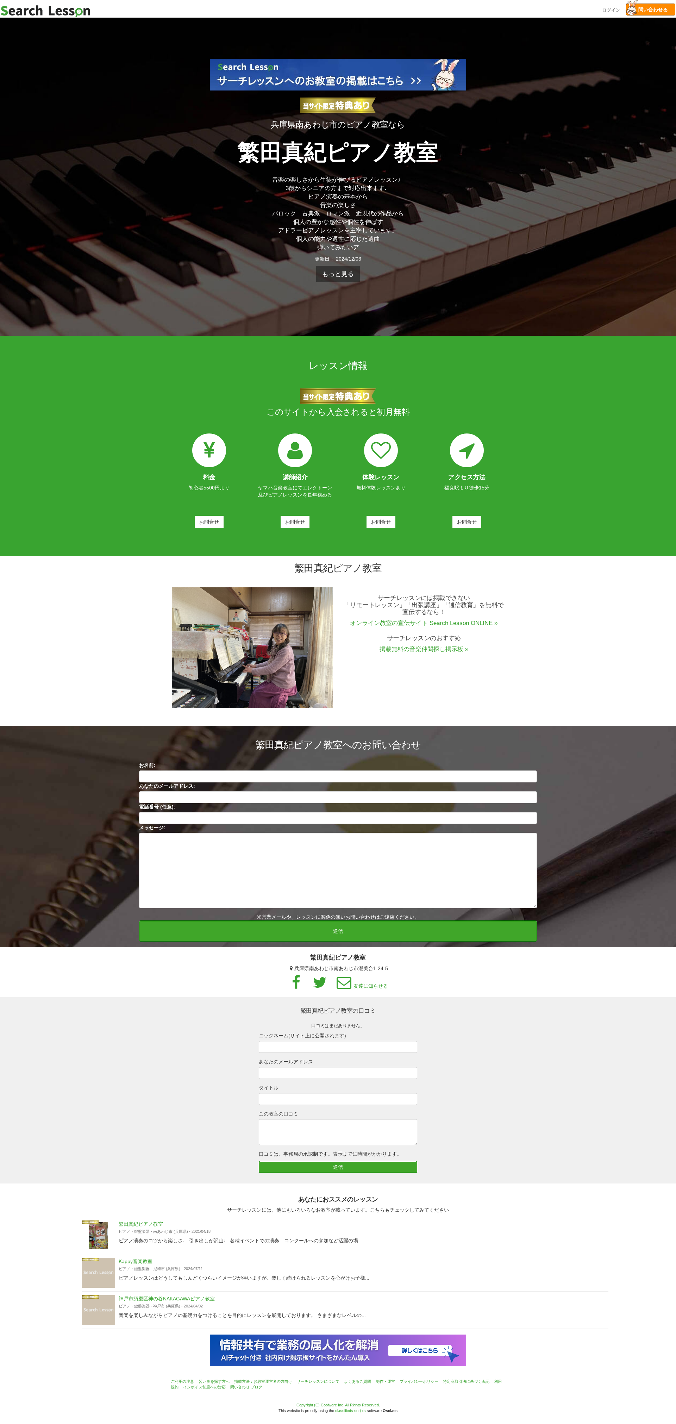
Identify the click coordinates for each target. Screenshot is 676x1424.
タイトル (268, 1088)
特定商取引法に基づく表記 (466, 1381)
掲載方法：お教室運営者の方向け (263, 1381)
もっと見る (338, 273)
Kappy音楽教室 (135, 1261)
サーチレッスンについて (318, 1381)
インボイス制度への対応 (204, 1387)
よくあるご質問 (357, 1381)
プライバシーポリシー (419, 1381)
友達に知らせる (370, 986)
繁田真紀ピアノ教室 (141, 1224)
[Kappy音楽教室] (98, 1273)
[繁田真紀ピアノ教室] (98, 1235)
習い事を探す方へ (214, 1381)
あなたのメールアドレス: (167, 786)
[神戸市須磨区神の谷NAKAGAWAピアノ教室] (98, 1310)
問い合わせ (240, 1387)
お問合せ (209, 522)
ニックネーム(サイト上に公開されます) (302, 1035)
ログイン (611, 9)
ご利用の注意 (182, 1381)
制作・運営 (385, 1381)
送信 (338, 931)
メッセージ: (152, 827)
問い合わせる (650, 9)
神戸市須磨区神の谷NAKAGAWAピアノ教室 (167, 1298)
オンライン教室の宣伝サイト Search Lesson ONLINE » (423, 623)
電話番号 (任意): (157, 807)
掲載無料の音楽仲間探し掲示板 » (424, 649)
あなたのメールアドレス (286, 1061)
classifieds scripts (350, 1411)
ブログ (256, 1387)
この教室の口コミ (278, 1114)
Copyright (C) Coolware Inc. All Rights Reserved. (338, 1405)
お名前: (147, 765)
